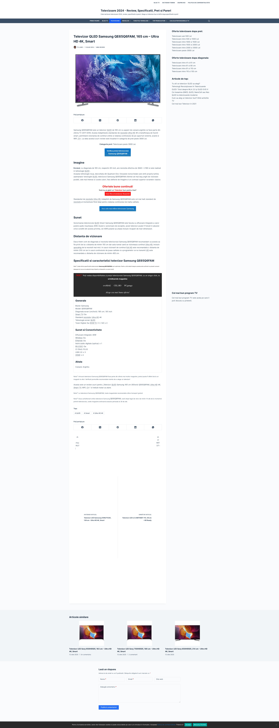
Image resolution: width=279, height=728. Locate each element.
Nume (103, 679)
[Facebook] (82, 120)
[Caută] (209, 21)
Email (131, 679)
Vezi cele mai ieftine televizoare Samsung (118, 209)
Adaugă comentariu (108, 687)
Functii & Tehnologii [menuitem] (141, 21)
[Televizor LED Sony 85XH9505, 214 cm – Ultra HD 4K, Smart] (187, 633)
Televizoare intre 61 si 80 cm (184, 66)
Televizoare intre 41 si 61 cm (183, 63)
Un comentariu (86, 654)
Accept (188, 724)
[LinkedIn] (135, 120)
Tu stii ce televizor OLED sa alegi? (186, 83)
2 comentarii (133, 654)
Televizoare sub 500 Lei (182, 36)
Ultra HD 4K (98, 413)
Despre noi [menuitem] (181, 2)
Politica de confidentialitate (166, 724)
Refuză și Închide (200, 724)
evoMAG (107, 285)
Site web (159, 679)
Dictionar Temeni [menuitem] (168, 2)
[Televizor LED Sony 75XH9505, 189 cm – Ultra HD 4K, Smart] (139, 633)
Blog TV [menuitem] (157, 2)
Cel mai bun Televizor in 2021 (184, 104)
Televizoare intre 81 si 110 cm (184, 68)
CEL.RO (117, 285)
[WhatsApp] (153, 120)
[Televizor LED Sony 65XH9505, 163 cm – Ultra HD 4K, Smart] (91, 633)
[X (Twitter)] (100, 120)
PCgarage (128, 285)
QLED (77, 413)
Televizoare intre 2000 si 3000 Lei (186, 48)
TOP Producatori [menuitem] (159, 21)
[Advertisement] (191, 198)
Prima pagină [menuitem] (94, 21)
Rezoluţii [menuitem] (125, 21)
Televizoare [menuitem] (115, 21)
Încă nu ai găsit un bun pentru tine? (117, 190)
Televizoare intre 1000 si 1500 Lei (186, 42)
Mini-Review (100, 47)
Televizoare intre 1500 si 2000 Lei (186, 45)
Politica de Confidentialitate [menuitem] (199, 2)
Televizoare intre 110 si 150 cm (184, 71)
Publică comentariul (109, 707)
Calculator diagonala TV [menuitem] (179, 21)
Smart (87, 413)
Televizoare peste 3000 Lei (183, 50)
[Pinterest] (118, 120)
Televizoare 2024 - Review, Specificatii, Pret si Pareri (136, 10)
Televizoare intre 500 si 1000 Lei (185, 39)
